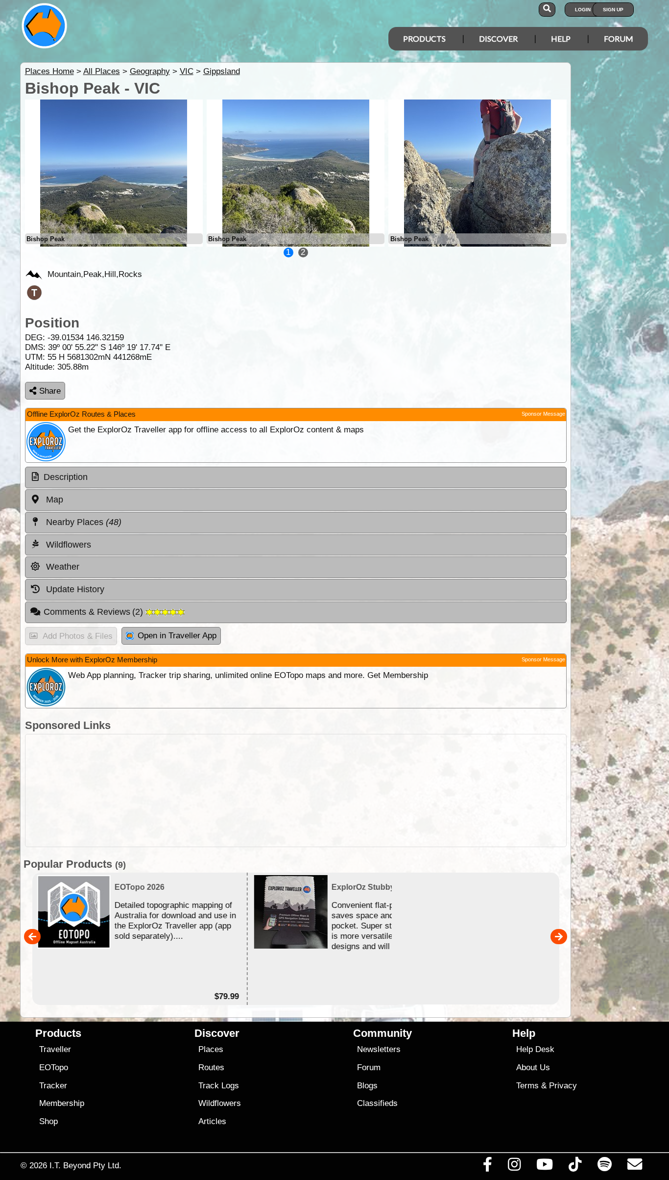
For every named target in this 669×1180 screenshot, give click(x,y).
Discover (498, 38)
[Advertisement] (295, 790)
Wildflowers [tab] (67, 545)
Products (424, 38)
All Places (101, 71)
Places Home (49, 71)
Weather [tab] (61, 567)
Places (210, 1049)
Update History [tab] (74, 589)
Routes (211, 1067)
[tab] (296, 477)
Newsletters (379, 1049)
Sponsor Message (543, 414)
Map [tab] (53, 499)
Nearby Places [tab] (82, 522)
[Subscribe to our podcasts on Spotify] (604, 1167)
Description (66, 477)
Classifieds (377, 1103)
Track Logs (218, 1085)
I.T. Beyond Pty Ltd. (85, 1165)
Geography (150, 71)
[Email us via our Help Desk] (634, 1167)
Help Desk (535, 1049)
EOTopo (53, 1067)
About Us (533, 1067)
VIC (186, 71)
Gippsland (221, 71)
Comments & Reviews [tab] (95, 612)
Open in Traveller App (177, 635)
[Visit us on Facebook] (487, 1167)
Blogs (367, 1085)
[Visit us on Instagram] (514, 1167)
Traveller (55, 1049)
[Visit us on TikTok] (575, 1167)
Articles (212, 1121)
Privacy (563, 1085)
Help (561, 38)
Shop (48, 1121)
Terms (527, 1085)
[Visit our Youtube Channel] (545, 1167)
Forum (618, 38)
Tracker (53, 1085)
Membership (61, 1103)
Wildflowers (219, 1103)
